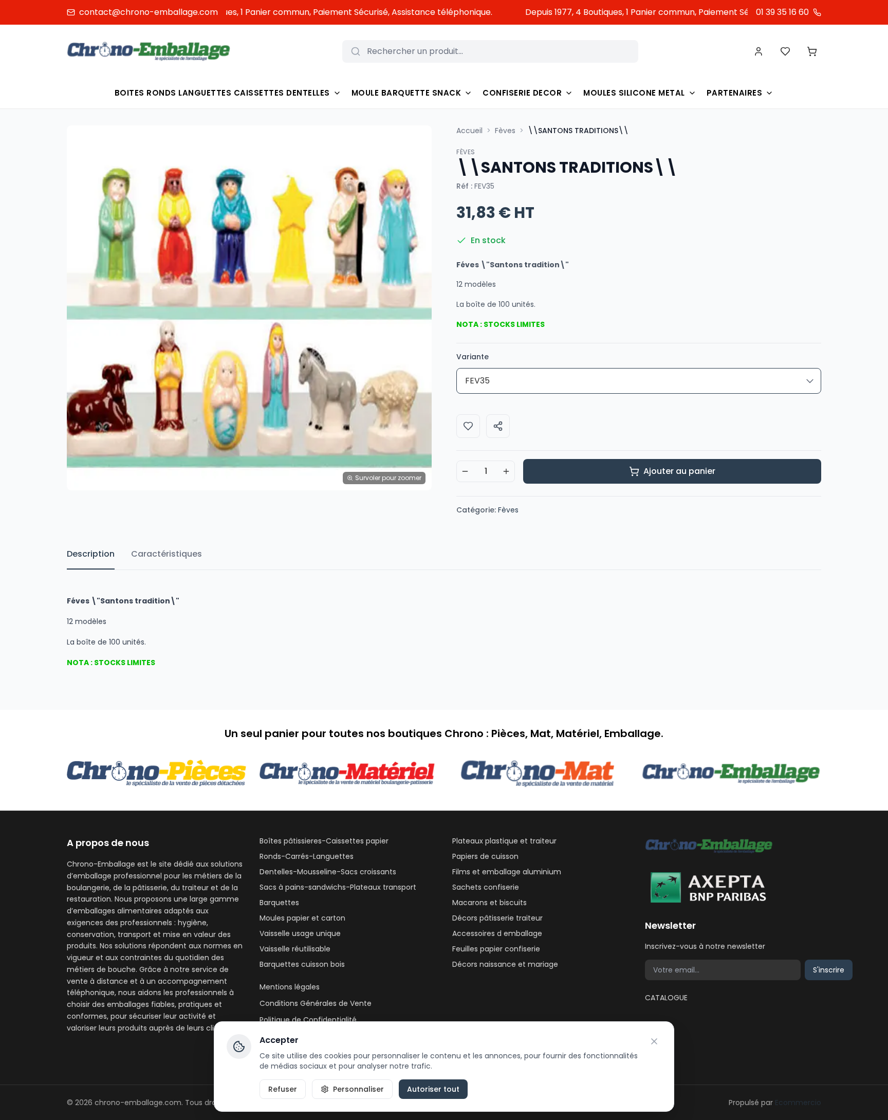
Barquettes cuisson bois (302, 964)
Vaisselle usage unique (300, 933)
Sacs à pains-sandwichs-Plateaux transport (338, 887)
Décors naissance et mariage (505, 964)
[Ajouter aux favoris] (468, 426)
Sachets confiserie (485, 887)
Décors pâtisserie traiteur (497, 918)
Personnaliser (358, 1089)
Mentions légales (290, 987)
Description (91, 554)
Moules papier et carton (302, 918)
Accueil (469, 130)
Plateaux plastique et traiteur (504, 841)
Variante (472, 357)
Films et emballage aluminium (506, 872)
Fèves (505, 130)
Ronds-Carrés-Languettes (307, 856)
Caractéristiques (166, 554)
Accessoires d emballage (497, 933)
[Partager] (498, 426)
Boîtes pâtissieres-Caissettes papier (324, 841)
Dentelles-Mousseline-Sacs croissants (328, 872)
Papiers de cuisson (485, 856)
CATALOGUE (666, 998)
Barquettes (279, 902)
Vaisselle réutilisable (295, 949)
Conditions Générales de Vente (316, 1003)
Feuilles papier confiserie (496, 949)
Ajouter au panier (679, 471)
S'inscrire (828, 970)
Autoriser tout (433, 1089)
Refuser (282, 1089)
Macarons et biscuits (489, 902)
